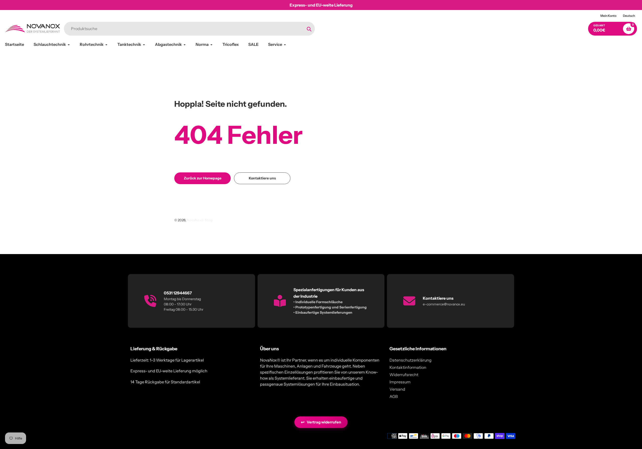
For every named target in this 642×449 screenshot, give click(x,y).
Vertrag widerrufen (321, 422)
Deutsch (629, 16)
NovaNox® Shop (200, 220)
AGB (393, 396)
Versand (397, 389)
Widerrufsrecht (403, 374)
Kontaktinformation (407, 367)
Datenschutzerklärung (410, 360)
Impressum (400, 381)
